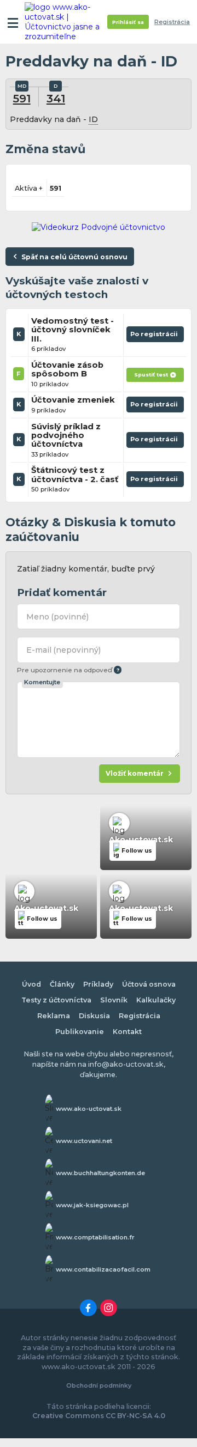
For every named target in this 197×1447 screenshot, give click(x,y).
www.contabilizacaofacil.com (103, 1269)
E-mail (63, 650)
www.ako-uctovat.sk (88, 1108)
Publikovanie (79, 1032)
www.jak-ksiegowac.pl (92, 1205)
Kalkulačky (156, 1000)
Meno (57, 617)
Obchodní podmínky (98, 1385)
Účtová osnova (149, 984)
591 (22, 98)
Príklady (98, 984)
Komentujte (42, 682)
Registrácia (172, 22)
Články (62, 984)
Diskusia (94, 1016)
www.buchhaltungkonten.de (100, 1173)
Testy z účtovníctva (56, 1000)
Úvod (31, 984)
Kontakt (127, 1032)
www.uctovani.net (84, 1141)
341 (56, 98)
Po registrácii (155, 336)
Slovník (114, 1000)
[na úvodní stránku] (67, 22)
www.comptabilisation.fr (95, 1237)
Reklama (53, 1016)
